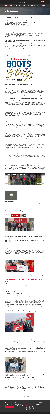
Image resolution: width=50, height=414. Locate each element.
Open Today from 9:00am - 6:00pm (10, 2)
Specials (28, 5)
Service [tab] (29, 404)
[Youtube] (43, 1)
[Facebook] (36, 404)
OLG (37, 90)
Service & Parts (33, 5)
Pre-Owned (23, 5)
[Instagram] (42, 1)
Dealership (43, 5)
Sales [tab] (26, 404)
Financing (38, 5)
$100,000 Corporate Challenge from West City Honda (20, 339)
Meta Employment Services (12, 91)
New (19, 5)
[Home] (16, 5)
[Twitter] (41, 1)
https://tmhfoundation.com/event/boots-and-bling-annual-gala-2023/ (17, 55)
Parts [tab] (32, 404)
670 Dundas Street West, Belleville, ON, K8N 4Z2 (24, 2)
